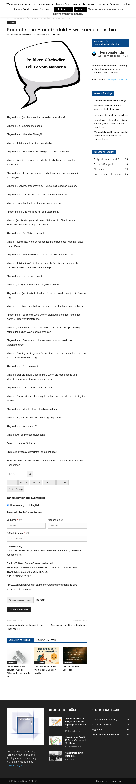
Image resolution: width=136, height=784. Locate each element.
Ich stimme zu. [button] (63, 9)
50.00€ (24, 482)
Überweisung (17, 505)
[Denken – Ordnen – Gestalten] (75, 655)
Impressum (116, 781)
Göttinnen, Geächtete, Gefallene (111, 115)
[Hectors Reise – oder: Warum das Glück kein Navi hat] (46, 655)
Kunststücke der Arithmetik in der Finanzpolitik (25, 627)
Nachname (54, 519)
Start (9, 18)
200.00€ (62, 482)
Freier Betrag (15, 489)
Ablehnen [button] (80, 9)
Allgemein (19, 18)
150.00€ (49, 482)
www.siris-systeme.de (19, 765)
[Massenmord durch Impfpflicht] (55, 756)
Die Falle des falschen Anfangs (110, 100)
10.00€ (12, 482)
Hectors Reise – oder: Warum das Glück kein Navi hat (45, 669)
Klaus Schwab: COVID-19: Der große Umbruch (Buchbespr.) (75, 740)
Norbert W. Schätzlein (21, 34)
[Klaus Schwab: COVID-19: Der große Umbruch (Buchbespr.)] (55, 740)
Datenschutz (102, 781)
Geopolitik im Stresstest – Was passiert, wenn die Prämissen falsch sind (110, 123)
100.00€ (36, 482)
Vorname (12, 519)
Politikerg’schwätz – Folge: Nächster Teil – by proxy (108, 107)
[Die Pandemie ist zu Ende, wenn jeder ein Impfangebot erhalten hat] (55, 721)
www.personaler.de (118, 79)
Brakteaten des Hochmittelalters (69, 625)
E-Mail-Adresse (16, 533)
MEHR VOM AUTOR (46, 640)
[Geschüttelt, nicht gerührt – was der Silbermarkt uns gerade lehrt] (19, 655)
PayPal (35, 505)
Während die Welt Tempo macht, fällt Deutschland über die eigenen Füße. (111, 135)
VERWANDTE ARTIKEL (20, 640)
